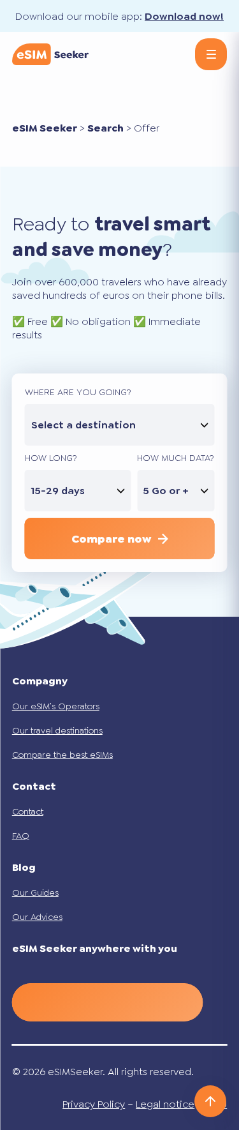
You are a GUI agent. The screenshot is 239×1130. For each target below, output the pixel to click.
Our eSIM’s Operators (55, 706)
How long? (51, 457)
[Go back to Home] (50, 54)
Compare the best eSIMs (62, 754)
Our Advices (37, 917)
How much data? (175, 457)
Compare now (111, 538)
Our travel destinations (57, 730)
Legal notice (165, 1104)
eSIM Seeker (44, 128)
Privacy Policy (93, 1104)
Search (105, 128)
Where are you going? (78, 392)
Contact (27, 811)
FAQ (20, 835)
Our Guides (35, 892)
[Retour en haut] (210, 1101)
